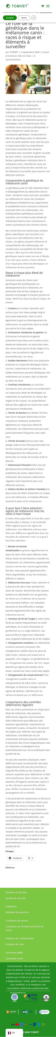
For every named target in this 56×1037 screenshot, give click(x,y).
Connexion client (14, 958)
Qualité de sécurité (16, 898)
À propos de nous (15, 944)
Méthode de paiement (17, 912)
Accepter (10, 18)
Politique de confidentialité (20, 938)
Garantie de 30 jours (16, 892)
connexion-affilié (14, 952)
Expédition (11, 906)
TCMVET (14, 52)
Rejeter (24, 18)
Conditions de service (17, 920)
